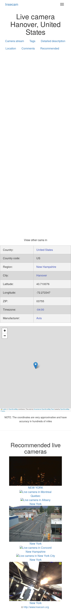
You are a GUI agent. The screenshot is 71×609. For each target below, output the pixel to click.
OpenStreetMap (13, 409)
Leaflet (4, 409)
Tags (32, 41)
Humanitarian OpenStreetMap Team (44, 409)
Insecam (11, 4)
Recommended (49, 48)
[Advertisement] (35, 91)
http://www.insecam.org (36, 607)
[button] (35, 365)
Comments (28, 48)
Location (11, 48)
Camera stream (14, 41)
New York (36, 560)
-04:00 (40, 309)
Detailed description (53, 41)
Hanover (41, 275)
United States (44, 250)
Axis (39, 318)
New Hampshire (46, 267)
